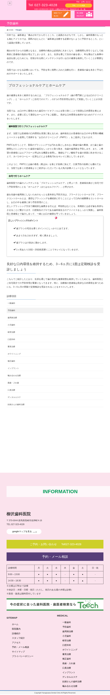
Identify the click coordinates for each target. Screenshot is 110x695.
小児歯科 (11, 325)
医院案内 (16, 629)
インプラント (13, 368)
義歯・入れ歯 (13, 383)
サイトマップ (18, 652)
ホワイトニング (14, 354)
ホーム (15, 624)
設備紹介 (16, 633)
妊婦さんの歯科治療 (16, 404)
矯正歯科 (11, 361)
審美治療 (11, 346)
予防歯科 (11, 310)
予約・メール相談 (20, 647)
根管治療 (11, 332)
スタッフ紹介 (18, 638)
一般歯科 (11, 303)
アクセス (16, 642)
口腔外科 (11, 339)
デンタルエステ (14, 397)
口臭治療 (11, 390)
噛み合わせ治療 (14, 375)
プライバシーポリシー (22, 656)
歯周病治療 (12, 318)
